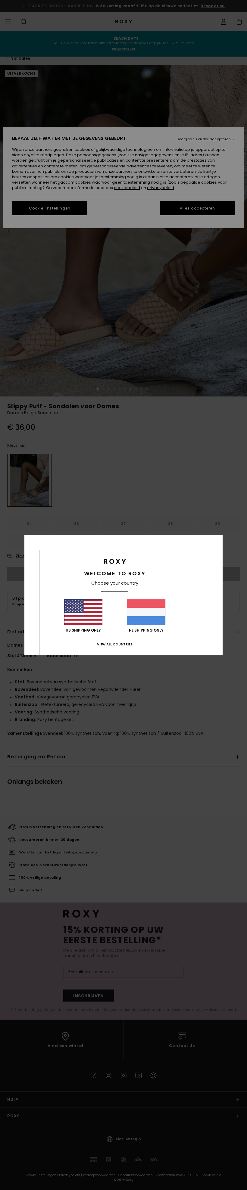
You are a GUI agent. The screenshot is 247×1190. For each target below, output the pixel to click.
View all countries (115, 644)
